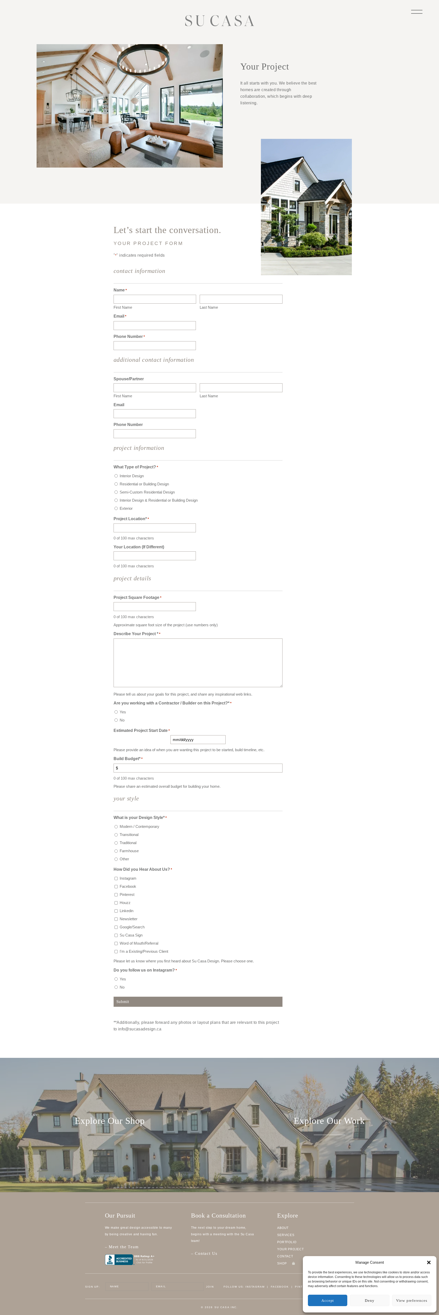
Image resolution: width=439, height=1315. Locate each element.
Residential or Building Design (144, 484)
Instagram (128, 878)
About (283, 1228)
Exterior (126, 508)
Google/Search (132, 927)
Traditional (128, 843)
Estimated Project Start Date (142, 730)
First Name (123, 307)
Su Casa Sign (131, 935)
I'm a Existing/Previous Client (144, 951)
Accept (327, 1300)
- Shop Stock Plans (109, 1152)
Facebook (128, 886)
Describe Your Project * (137, 634)
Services (285, 1235)
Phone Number (129, 336)
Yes (123, 712)
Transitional (129, 834)
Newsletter (128, 919)
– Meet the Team (122, 1247)
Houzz (125, 902)
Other (124, 859)
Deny (369, 1300)
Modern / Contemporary (139, 826)
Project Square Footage (137, 597)
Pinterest (127, 894)
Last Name (209, 307)
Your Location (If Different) (139, 547)
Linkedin (126, 911)
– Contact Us (204, 1253)
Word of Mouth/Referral (139, 943)
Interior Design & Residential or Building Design (159, 500)
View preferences (411, 1300)
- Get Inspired (329, 1152)
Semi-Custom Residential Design (147, 492)
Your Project (290, 1249)
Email (120, 316)
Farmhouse (129, 851)
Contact (285, 1256)
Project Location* (131, 519)
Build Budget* (128, 759)
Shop (282, 1263)
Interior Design (132, 476)
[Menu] (417, 11)
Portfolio (286, 1242)
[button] (428, 1262)
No (122, 720)
